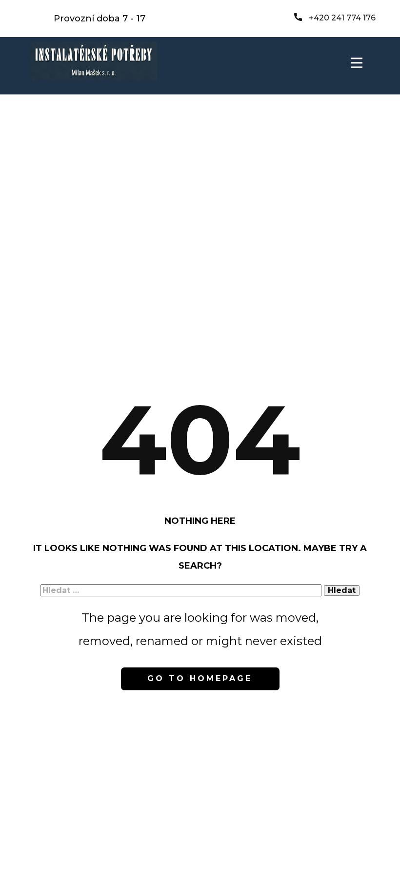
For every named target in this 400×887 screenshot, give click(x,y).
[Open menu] (356, 63)
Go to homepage (199, 678)
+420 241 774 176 (341, 17)
